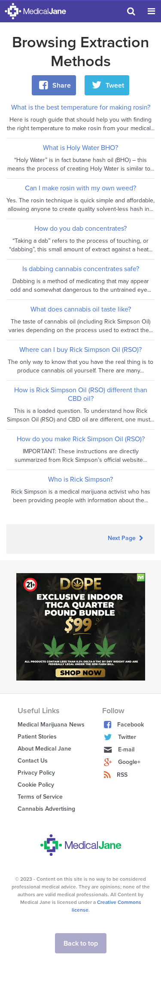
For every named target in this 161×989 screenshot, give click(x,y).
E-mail (126, 749)
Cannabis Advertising (46, 808)
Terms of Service (40, 796)
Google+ (129, 762)
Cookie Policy (36, 784)
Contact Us (33, 760)
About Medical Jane (44, 748)
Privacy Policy (36, 772)
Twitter (127, 737)
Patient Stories (37, 736)
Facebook (130, 724)
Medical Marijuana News (51, 724)
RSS (122, 774)
